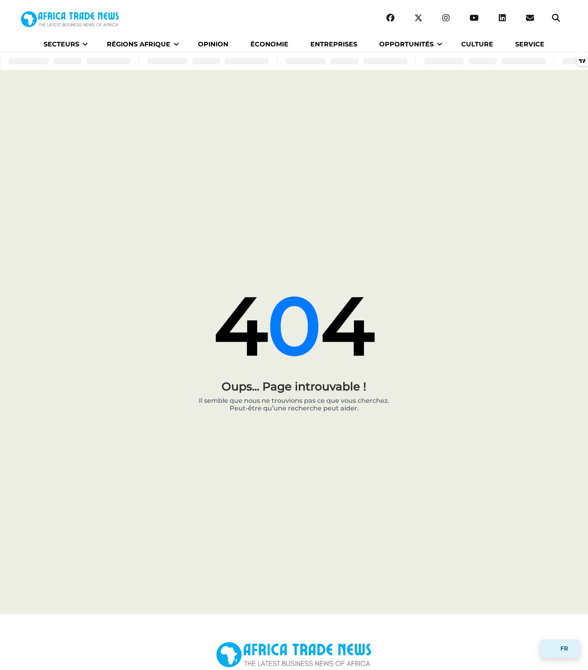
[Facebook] (390, 18)
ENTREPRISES (333, 44)
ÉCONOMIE (269, 44)
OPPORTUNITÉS (406, 44)
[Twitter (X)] (418, 18)
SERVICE (529, 44)
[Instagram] (446, 18)
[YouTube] (474, 18)
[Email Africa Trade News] (530, 18)
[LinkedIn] (502, 18)
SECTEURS (61, 44)
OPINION (213, 44)
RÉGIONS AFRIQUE (138, 44)
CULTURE (477, 44)
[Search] (556, 18)
